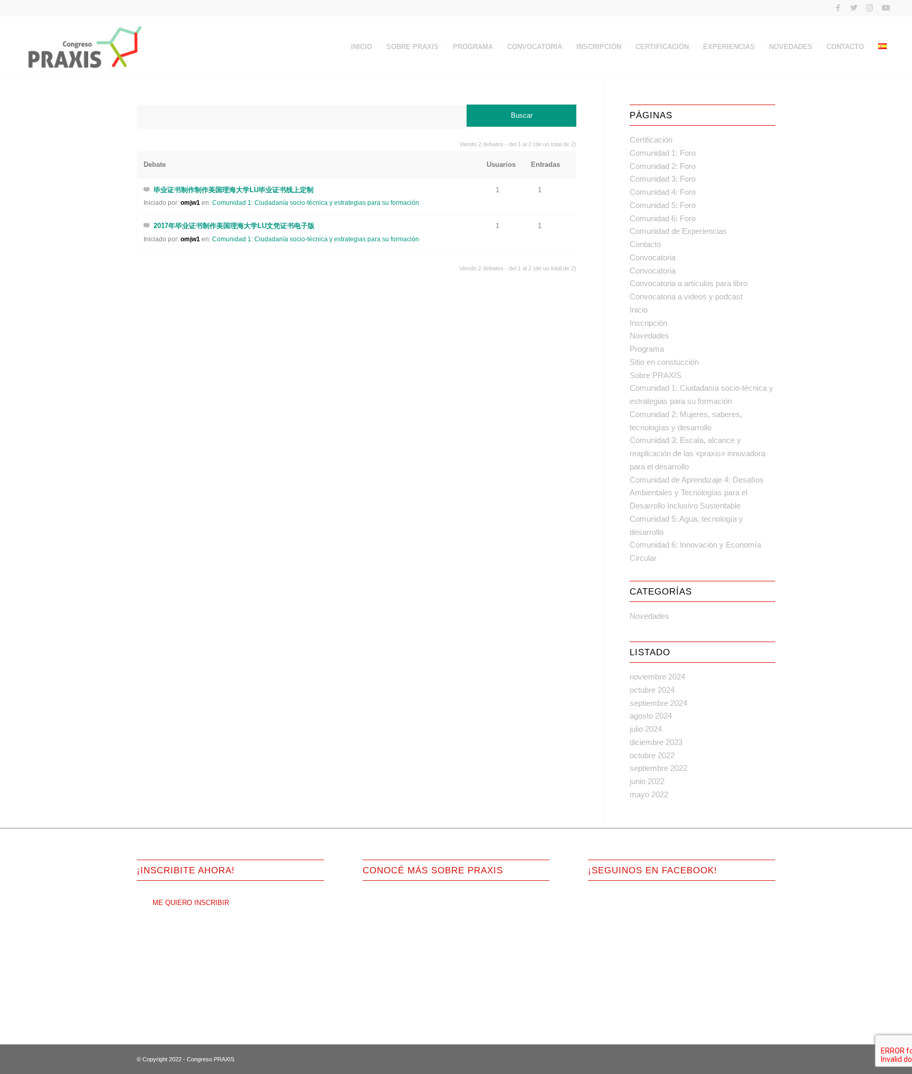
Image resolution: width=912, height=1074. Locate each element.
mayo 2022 (649, 794)
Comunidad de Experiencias (678, 231)
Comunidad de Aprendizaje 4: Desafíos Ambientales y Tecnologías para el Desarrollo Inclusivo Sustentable (697, 493)
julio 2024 (646, 728)
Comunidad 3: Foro (663, 178)
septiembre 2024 (658, 703)
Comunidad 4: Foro (663, 191)
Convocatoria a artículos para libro (688, 283)
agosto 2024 (651, 715)
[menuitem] (361, 47)
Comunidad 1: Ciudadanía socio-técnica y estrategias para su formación (315, 202)
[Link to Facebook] (838, 8)
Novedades (649, 335)
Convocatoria (653, 257)
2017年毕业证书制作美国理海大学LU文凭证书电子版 (234, 226)
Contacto (645, 244)
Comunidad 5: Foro (663, 205)
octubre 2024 (652, 689)
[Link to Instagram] (869, 8)
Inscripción (648, 322)
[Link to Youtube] (886, 8)
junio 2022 (647, 781)
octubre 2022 (652, 755)
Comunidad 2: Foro (663, 166)
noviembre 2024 (657, 676)
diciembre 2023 (656, 742)
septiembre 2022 (658, 768)
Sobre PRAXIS (655, 375)
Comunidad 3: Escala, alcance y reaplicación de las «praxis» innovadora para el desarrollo (697, 453)
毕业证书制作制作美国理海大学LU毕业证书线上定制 (234, 190)
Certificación (651, 139)
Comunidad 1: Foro (663, 152)
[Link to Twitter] (853, 8)
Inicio (639, 309)
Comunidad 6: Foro (663, 218)
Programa (647, 348)
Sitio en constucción (664, 361)
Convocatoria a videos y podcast (686, 296)
